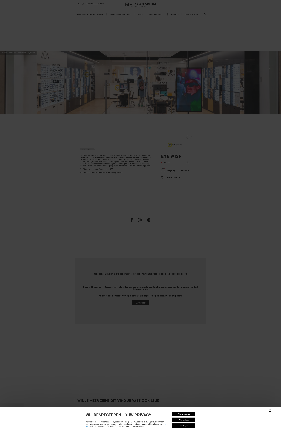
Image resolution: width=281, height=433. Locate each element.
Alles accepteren (184, 414)
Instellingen (184, 426)
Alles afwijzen (184, 420)
